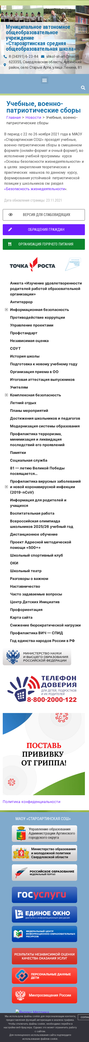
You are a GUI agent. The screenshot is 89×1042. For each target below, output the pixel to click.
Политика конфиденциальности (31, 801)
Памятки (18, 452)
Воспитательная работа (32, 513)
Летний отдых (23, 402)
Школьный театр (26, 570)
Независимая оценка (29, 340)
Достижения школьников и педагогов (45, 418)
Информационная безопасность (39, 309)
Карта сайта (21, 617)
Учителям (19, 387)
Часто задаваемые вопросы (36, 594)
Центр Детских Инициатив (35, 602)
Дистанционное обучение (34, 534)
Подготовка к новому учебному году (43, 364)
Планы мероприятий (29, 410)
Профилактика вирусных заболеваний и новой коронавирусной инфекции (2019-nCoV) (45, 487)
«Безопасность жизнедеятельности (34, 189)
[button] (44, 80)
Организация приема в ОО (34, 371)
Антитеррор (21, 302)
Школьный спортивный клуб (36, 555)
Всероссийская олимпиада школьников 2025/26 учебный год (41, 524)
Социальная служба (28, 460)
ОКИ (14, 563)
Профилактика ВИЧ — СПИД (36, 633)
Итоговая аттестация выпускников (42, 379)
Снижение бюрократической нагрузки (45, 625)
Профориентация (26, 609)
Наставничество (25, 586)
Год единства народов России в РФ (42, 640)
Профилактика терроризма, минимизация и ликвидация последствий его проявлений (37, 439)
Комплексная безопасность (35, 395)
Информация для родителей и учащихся (38, 503)
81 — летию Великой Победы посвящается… (37, 471)
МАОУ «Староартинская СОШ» (43, 818)
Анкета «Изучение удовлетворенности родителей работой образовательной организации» (46, 288)
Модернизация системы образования (45, 426)
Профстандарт (23, 333)
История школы (24, 356)
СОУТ (15, 348)
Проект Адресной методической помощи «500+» (40, 545)
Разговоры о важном (29, 578)
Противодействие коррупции (37, 317)
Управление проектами (31, 325)
